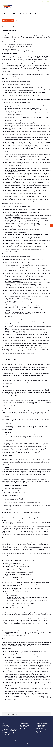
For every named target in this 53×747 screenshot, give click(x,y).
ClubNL (38, 733)
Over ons (22, 731)
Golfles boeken (23, 726)
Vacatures (22, 728)
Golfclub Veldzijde (41, 725)
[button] (16, 20)
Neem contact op (24, 729)
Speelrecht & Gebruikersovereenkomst (33, 740)
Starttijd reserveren (24, 725)
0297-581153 (13, 731)
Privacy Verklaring (22, 740)
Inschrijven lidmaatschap (26, 733)
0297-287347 (11, 732)
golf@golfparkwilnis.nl (10, 734)
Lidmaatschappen (24, 723)
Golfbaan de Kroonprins (42, 723)
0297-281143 (14, 729)
